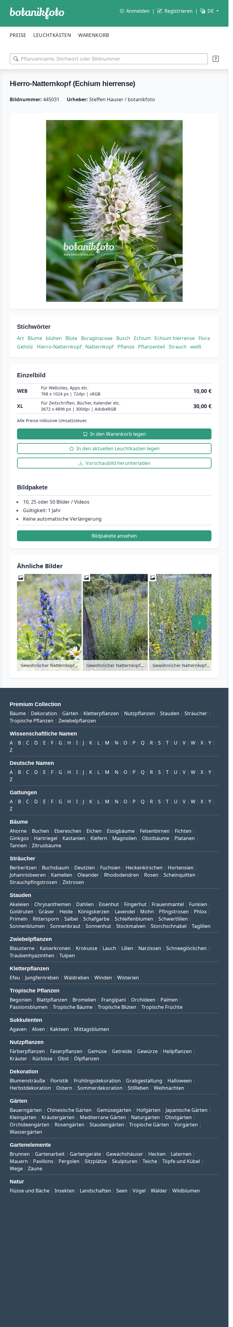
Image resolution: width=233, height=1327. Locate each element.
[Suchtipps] (216, 59)
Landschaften (95, 1190)
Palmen (169, 999)
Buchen (40, 831)
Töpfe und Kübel (181, 1161)
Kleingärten (23, 1117)
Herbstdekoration (30, 1088)
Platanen (184, 838)
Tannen (18, 845)
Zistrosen (73, 882)
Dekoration (44, 713)
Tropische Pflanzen (31, 720)
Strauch (178, 346)
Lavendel (125, 911)
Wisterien (128, 977)
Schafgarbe (96, 918)
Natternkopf (99, 346)
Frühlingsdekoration (97, 1080)
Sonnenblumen (27, 926)
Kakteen (59, 1029)
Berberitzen (23, 867)
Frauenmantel (168, 904)
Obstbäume (155, 838)
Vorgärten (186, 1124)
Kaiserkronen (55, 948)
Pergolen (69, 1161)
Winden (103, 977)
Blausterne (22, 948)
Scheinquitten (179, 875)
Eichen (94, 831)
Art (20, 338)
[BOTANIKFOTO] (37, 13)
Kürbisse (42, 1058)
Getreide (122, 1051)
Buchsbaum (55, 867)
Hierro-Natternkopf (59, 346)
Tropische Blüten (117, 1007)
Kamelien (61, 875)
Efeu (15, 977)
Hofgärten (148, 1110)
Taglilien (201, 926)
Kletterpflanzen (101, 713)
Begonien (21, 999)
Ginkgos (19, 838)
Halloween (179, 1080)
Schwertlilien (173, 918)
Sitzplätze (96, 1161)
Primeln (19, 918)
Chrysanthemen (52, 904)
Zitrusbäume (46, 845)
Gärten (70, 713)
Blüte (71, 338)
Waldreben (76, 977)
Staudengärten (106, 1124)
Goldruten (21, 911)
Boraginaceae (97, 338)
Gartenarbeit (50, 1154)
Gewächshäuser (124, 1154)
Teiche (150, 1161)
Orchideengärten (29, 1124)
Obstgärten (178, 1117)
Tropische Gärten (149, 1124)
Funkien (198, 904)
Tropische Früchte (162, 1007)
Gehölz (25, 346)
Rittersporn (46, 918)
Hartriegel (45, 838)
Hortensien (181, 867)
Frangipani (113, 999)
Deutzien (84, 867)
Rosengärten (69, 1124)
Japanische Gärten (187, 1110)
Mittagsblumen (91, 1029)
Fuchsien (110, 867)
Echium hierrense (174, 338)
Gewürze (147, 1051)
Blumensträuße (27, 1080)
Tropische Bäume (73, 1007)
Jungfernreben (42, 977)
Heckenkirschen (144, 867)
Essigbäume (121, 831)
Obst (63, 1058)
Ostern (64, 1088)
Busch (123, 338)
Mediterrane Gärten (103, 1117)
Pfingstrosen (174, 911)
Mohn (147, 911)
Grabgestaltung (144, 1080)
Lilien (127, 948)
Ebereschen (67, 831)
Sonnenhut (98, 926)
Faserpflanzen (66, 1051)
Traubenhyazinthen (32, 955)
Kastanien (73, 838)
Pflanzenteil (151, 346)
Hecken (157, 1154)
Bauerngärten (26, 1110)
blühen (54, 338)
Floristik (59, 1080)
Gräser (46, 911)
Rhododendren (121, 875)
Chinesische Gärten (69, 1110)
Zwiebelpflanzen (77, 720)
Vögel (139, 1190)
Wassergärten (26, 1132)
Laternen (181, 1154)
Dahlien (85, 904)
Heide (66, 911)
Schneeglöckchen (186, 948)
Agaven (18, 1029)
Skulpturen (124, 1161)
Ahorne (18, 831)
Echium (142, 338)
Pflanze (125, 346)
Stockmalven (131, 926)
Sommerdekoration (100, 1088)
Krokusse (86, 948)
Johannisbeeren (28, 875)
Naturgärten (145, 1117)
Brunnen (20, 1154)
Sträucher (195, 713)
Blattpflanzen (52, 999)
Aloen (38, 1029)
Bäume (18, 713)
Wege (16, 1168)
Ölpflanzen (86, 1058)
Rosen (151, 875)
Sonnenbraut (65, 926)
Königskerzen (94, 911)
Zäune (35, 1168)
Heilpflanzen (177, 1051)
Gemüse (97, 1051)
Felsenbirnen (155, 831)
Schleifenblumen (134, 918)
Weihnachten (169, 1088)
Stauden (169, 713)
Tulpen (67, 955)
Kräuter (18, 1058)
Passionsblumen (29, 1007)
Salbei (71, 918)
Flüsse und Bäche (29, 1190)
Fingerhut (135, 904)
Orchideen (143, 999)
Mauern (19, 1161)
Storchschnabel (169, 926)
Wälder (159, 1190)
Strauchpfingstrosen (33, 882)
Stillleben (138, 1088)
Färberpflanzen (27, 1051)
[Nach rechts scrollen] (199, 622)
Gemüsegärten (114, 1110)
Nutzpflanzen (139, 713)
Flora (204, 338)
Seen (121, 1190)
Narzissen (149, 948)
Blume (35, 338)
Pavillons (43, 1161)
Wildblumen (186, 1190)
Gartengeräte (85, 1154)
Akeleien (19, 904)
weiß (195, 346)
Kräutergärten (58, 1117)
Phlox (200, 911)
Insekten (65, 1190)
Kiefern (98, 838)
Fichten (183, 831)
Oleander (88, 875)
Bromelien (84, 999)
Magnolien (124, 838)
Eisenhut (109, 904)
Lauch (109, 948)
